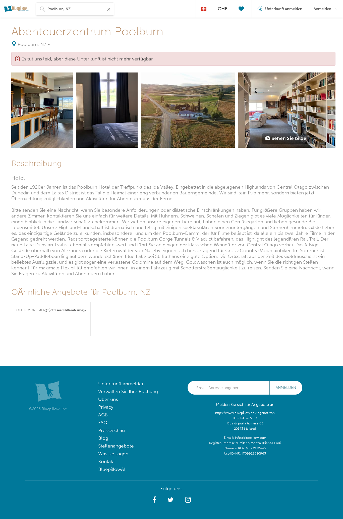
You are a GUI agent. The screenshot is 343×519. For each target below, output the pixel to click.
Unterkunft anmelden (121, 384)
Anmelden (286, 387)
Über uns (108, 399)
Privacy (105, 407)
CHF (222, 9)
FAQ (102, 422)
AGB (103, 415)
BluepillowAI (111, 469)
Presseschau (111, 430)
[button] (154, 500)
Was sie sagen (113, 454)
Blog (103, 438)
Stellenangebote (116, 446)
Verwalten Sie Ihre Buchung (128, 391)
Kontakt (106, 461)
